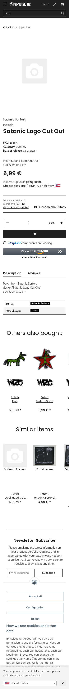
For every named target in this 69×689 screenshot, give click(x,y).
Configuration (35, 607)
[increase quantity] (61, 223)
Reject (35, 618)
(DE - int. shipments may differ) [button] (16, 205)
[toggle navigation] (5, 2)
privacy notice (51, 555)
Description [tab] (12, 273)
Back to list (12, 27)
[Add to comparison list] (58, 47)
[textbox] (29, 683)
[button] (54, 4)
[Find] (63, 13)
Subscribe (48, 572)
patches (21, 146)
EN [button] (43, 4)
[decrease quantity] (7, 223)
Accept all (35, 596)
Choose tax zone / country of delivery (29, 186)
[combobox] (30, 683)
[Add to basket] (6, 38)
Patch (34, 310)
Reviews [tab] (33, 273)
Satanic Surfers (14, 119)
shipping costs (32, 182)
